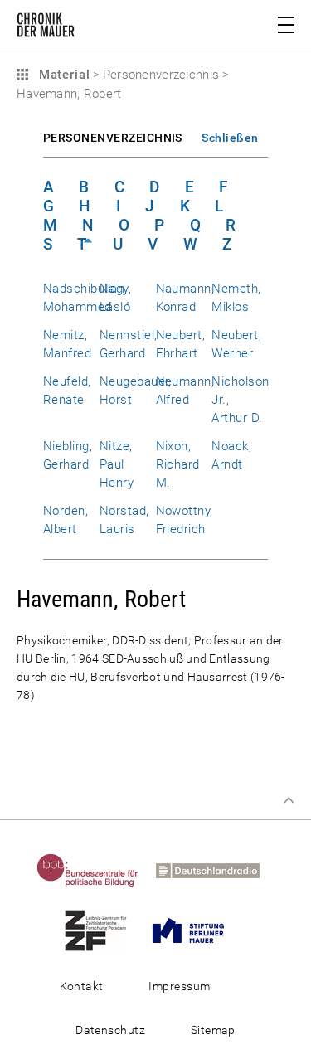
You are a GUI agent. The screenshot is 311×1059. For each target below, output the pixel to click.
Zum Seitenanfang (288, 800)
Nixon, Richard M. (178, 464)
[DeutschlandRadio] (215, 869)
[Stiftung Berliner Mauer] (195, 929)
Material (62, 74)
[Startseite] (46, 28)
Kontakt (82, 986)
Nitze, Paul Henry (117, 464)
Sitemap (213, 1030)
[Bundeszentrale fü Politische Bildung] (95, 869)
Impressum (179, 986)
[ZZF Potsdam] (103, 929)
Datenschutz (110, 1030)
